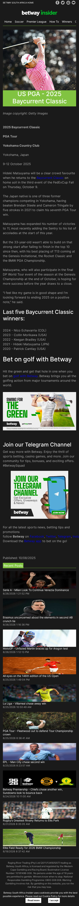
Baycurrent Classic (50, 178)
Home (8, 21)
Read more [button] (33, 900)
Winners (67, 21)
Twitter (51, 536)
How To (54, 21)
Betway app (32, 541)
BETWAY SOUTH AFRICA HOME (18, 2)
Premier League (36, 21)
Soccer (19, 21)
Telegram (64, 536)
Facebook (37, 536)
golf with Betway (25, 376)
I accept (54, 900)
